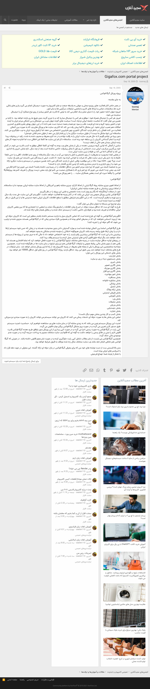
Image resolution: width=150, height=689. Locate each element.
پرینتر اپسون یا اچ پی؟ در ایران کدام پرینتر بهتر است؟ (126, 517)
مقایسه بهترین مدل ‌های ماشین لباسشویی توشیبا (125, 604)
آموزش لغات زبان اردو (82, 458)
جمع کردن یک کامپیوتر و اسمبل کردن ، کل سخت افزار (72, 398)
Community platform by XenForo (75, 686)
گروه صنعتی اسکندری (45, 39)
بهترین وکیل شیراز (90, 57)
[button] (83, 20)
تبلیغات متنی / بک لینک (46, 20)
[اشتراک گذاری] (9, 88)
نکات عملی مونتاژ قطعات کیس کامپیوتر (74, 479)
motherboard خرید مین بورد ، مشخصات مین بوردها (73, 436)
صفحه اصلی (12, 679)
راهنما (22, 679)
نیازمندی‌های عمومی (83, 415)
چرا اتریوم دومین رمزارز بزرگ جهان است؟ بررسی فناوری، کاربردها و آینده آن (126, 488)
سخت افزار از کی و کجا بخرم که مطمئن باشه (72, 513)
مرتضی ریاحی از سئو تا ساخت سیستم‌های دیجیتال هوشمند (125, 460)
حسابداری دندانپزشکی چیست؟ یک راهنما (128, 432)
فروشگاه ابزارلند (91, 39)
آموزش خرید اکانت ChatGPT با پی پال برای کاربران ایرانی (124, 546)
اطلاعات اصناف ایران (131, 63)
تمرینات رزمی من (83, 553)
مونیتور (88, 447)
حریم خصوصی (33, 679)
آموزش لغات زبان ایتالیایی (80, 540)
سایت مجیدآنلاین (137, 20)
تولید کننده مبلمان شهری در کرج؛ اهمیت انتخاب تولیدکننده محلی (125, 660)
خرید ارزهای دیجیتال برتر (86, 63)
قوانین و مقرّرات (47, 679)
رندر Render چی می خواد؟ (80, 468)
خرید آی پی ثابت (133, 39)
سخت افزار (87, 392)
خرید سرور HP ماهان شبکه (127, 51)
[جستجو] (5, 20)
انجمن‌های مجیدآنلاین (113, 20)
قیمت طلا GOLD (48, 51)
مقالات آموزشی (71, 20)
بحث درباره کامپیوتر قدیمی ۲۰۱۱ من (76, 489)
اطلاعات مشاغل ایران (45, 57)
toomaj (142, 81)
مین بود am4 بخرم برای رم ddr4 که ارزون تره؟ (73, 422)
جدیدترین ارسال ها (86, 380)
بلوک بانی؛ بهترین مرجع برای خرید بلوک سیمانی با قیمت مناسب (125, 631)
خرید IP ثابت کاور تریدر (44, 45)
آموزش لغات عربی (83, 410)
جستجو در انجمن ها (124, 27)
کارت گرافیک (85, 500)
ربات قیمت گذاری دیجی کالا (84, 51)
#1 (5, 88)
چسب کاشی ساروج (131, 57)
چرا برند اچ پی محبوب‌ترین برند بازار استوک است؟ (125, 406)
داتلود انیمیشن (92, 45)
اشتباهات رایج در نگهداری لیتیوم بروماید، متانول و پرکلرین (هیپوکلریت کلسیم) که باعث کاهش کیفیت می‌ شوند (124, 575)
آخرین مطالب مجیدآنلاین (131, 380)
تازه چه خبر (91, 20)
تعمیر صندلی (135, 45)
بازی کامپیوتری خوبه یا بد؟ (80, 386)
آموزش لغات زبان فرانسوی (80, 526)
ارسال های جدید (141, 27)
